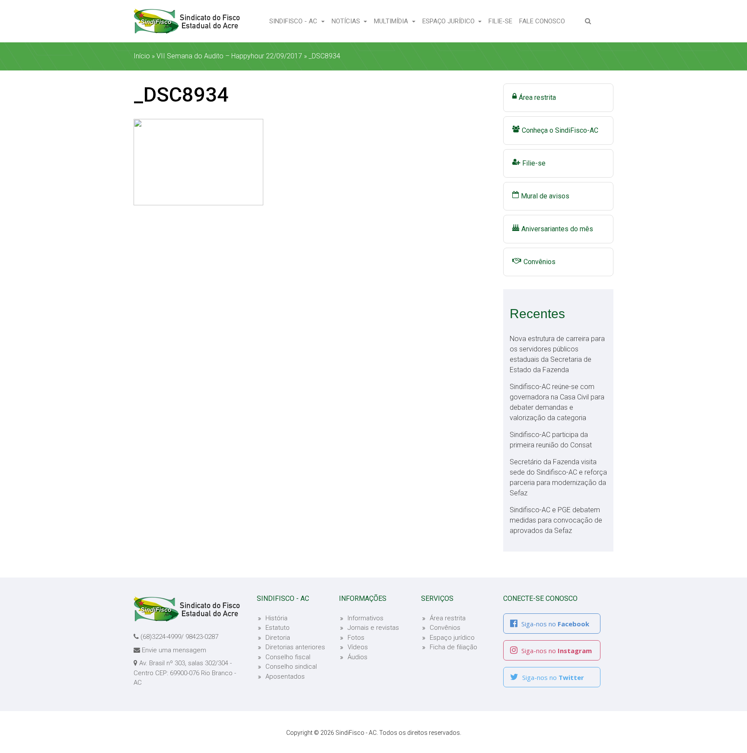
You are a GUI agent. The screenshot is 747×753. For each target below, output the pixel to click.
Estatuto (277, 628)
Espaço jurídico (452, 637)
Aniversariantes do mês (557, 229)
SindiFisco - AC (294, 21)
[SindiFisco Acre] (187, 21)
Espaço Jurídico (449, 21)
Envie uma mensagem (174, 650)
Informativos (365, 618)
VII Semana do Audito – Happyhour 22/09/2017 (229, 56)
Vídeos (358, 647)
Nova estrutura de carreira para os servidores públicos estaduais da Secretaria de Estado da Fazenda (557, 354)
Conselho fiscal (287, 657)
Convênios (539, 262)
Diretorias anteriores (295, 647)
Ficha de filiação (453, 647)
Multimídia (392, 21)
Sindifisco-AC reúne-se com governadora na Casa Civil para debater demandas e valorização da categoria (557, 402)
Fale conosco (543, 21)
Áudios (357, 657)
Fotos (356, 637)
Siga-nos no (554, 623)
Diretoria (277, 637)
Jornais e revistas (373, 628)
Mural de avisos (545, 196)
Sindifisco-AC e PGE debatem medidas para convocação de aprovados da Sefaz (556, 520)
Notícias (347, 21)
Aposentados (285, 676)
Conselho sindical (291, 666)
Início (142, 56)
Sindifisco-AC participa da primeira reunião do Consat (551, 440)
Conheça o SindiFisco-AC (560, 130)
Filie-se (502, 21)
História (276, 618)
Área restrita (537, 97)
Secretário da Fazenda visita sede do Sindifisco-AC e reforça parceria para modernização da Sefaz (558, 477)
